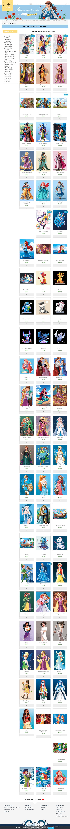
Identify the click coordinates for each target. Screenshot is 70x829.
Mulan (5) (7, 66)
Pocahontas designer (43, 84)
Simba (60, 289)
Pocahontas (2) (9, 69)
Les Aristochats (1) (9, 64)
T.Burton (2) (8, 78)
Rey (60, 642)
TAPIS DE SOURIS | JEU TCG (53, 20)
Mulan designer (43, 143)
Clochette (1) (8, 42)
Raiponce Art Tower (43, 260)
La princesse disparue (60, 613)
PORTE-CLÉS (35, 20)
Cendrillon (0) (8, 41)
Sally (43, 700)
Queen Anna (27, 466)
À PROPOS (13, 23)
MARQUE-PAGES (13, 20)
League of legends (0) (10, 62)
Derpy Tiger (60, 231)
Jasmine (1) (8, 49)
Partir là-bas (43, 788)
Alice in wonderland (60, 759)
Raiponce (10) (8, 73)
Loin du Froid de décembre (43, 731)
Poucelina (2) (8, 71)
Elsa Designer (43, 583)
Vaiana (26, 730)
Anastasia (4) (8, 39)
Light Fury (60, 348)
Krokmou (43, 554)
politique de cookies (42, 827)
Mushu (43, 289)
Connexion (46, 4)
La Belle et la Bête (43, 114)
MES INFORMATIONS (60, 811)
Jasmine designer (43, 172)
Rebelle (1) (8, 74)
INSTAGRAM (43, 807)
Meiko (43, 319)
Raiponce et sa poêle (43, 437)
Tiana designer (27, 700)
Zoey (26, 55)
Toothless (43, 348)
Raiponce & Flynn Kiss (26, 407)
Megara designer (60, 84)
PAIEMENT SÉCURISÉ (9, 809)
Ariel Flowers (26, 260)
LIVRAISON (6, 811)
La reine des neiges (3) (10, 58)
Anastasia (26, 613)
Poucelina (43, 496)
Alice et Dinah (26, 289)
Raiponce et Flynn (26, 114)
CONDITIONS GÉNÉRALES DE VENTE (12, 807)
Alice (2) (7, 37)
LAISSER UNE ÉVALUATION (62, 816)
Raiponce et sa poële (43, 671)
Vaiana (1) (7, 79)
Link (27, 496)
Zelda (59, 466)
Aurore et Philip (43, 377)
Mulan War (60, 114)
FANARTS (21, 20)
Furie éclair (60, 554)
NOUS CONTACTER (29, 807)
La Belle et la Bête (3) (10, 54)
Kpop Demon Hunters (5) (10, 52)
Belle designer (60, 202)
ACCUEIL (5, 20)
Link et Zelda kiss (43, 525)
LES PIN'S (28, 20)
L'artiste (27, 84)
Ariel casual (27, 377)
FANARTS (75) (8, 31)
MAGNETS (63, 20)
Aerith (59, 496)
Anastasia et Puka (26, 788)
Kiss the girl (27, 554)
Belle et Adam (59, 377)
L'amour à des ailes (60, 730)
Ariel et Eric (43, 613)
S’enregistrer (39, 4)
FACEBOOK (43, 809)
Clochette (26, 671)
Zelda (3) (7, 81)
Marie (59, 319)
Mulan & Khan (60, 143)
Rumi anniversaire (43, 231)
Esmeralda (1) (8, 46)
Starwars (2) (8, 76)
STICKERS (42, 20)
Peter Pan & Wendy (43, 466)
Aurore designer (60, 172)
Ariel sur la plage (43, 407)
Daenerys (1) (8, 44)
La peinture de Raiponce (60, 407)
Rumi (43, 55)
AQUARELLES (5, 23)
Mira (60, 55)
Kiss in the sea (60, 260)
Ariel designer (43, 202)
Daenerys (26, 525)
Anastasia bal (59, 583)
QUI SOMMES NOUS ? (29, 809)
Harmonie (59, 671)
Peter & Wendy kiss (27, 583)
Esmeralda (26, 642)
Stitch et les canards (26, 348)
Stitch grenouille (26, 319)
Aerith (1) (7, 36)
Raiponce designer (27, 172)
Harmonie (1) (8, 48)
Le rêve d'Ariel (60, 788)
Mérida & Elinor (27, 437)
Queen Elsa (60, 437)
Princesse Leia (43, 642)
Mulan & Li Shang (26, 143)
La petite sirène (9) (9, 56)
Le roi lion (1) (8, 61)
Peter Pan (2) (8, 67)
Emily (59, 700)
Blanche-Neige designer (27, 202)
